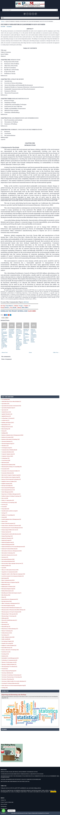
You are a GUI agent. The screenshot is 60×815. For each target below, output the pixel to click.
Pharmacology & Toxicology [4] (9, 616)
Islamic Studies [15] (6, 565)
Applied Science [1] (6, 416)
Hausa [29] (4, 517)
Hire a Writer (4, 804)
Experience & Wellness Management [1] (11, 494)
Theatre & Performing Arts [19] (9, 662)
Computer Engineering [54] (8, 454)
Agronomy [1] (5, 409)
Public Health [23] (6, 639)
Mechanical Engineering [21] (8, 588)
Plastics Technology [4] (7, 630)
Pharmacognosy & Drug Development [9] (11, 611)
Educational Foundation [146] (8, 464)
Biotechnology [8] (6, 428)
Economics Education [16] (8, 473)
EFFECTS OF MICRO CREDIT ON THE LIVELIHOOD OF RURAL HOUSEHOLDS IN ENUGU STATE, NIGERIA (34, 335)
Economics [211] (5, 468)
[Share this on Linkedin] (10, 315)
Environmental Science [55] (8, 489)
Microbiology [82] (6, 595)
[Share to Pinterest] (7, 317)
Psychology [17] (5, 635)
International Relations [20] (8, 561)
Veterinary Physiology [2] (8, 679)
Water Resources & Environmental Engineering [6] (14, 685)
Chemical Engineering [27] (8, 443)
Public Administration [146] (8, 637)
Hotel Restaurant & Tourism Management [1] (12, 527)
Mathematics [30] (6, 584)
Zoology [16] (4, 687)
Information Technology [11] (8, 553)
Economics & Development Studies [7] (11, 470)
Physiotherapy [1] (6, 626)
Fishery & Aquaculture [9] (8, 500)
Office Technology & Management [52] (10, 603)
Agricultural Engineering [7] (8, 407)
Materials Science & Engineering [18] (10, 582)
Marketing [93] (5, 578)
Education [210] (5, 462)
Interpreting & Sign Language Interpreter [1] (12, 563)
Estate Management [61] (7, 491)
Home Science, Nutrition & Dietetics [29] (11, 525)
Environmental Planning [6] (8, 487)
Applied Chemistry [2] (7, 414)
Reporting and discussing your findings (14, 694)
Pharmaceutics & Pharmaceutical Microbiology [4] (13, 609)
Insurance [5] (5, 557)
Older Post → (56, 352)
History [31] (4, 521)
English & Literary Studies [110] (9, 481)
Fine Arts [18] (5, 498)
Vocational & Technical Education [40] (10, 683)
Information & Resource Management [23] (11, 550)
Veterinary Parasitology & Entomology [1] (11, 675)
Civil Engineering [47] (7, 447)
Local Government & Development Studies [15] (13, 576)
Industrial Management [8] (8, 544)
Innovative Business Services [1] (9, 555)
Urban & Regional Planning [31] (9, 670)
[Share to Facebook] (6, 317)
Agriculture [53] (5, 403)
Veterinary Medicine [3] (7, 672)
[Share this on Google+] (8, 315)
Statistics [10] (5, 656)
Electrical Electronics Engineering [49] (11, 477)
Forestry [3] (4, 504)
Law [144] (4, 567)
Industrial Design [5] (6, 540)
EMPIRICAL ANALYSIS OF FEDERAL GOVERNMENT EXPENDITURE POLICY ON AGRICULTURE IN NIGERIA (26, 336)
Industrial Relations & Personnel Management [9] (13, 546)
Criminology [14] (5, 458)
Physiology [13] (5, 624)
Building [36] (5, 433)
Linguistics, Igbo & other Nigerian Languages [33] (13, 574)
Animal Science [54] (6, 412)
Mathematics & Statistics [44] (8, 586)
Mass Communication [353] (8, 580)
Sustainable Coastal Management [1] (10, 658)
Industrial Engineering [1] (8, 542)
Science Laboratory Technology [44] (10, 649)
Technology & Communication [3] (9, 660)
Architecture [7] (5, 420)
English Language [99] (7, 483)
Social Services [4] (6, 651)
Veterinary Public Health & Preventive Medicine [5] (14, 681)
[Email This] (2, 317)
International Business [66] (8, 559)
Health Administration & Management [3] (11, 519)
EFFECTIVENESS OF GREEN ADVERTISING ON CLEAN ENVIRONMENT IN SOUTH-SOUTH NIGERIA (23, 24)
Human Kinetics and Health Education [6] (11, 534)
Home (2, 21)
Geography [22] (5, 508)
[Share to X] (5, 317)
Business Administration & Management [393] (12, 435)
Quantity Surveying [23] (7, 643)
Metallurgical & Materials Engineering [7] (11, 592)
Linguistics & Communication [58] (9, 571)
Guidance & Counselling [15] (8, 515)
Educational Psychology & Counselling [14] (11, 466)
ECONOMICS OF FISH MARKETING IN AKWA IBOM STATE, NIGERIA (11, 333)
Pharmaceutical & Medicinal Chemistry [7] (11, 607)
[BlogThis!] (3, 317)
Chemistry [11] (5, 445)
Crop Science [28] (6, 460)
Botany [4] (4, 430)
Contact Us (3, 800)
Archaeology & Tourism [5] (8, 418)
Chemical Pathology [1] (7, 441)
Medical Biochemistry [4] (7, 590)
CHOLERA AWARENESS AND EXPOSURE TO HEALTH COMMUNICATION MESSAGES (21, 779)
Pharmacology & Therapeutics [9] (9, 614)
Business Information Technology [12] (10, 439)
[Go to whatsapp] (3, 811)
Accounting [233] (6, 399)
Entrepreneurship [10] (7, 485)
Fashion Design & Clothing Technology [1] (11, 496)
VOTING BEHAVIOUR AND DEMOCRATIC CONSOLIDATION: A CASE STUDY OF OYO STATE (22, 773)
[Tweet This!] (6, 315)
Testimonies (4, 806)
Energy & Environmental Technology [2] (11, 479)
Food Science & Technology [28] (9, 502)
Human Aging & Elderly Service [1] (10, 529)
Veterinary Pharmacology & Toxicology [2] (12, 677)
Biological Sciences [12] (7, 426)
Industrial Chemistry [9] (7, 538)
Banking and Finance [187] (8, 422)
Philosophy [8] (5, 618)
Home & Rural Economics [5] (8, 523)
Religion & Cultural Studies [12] (9, 645)
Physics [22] (4, 622)
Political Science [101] (7, 632)
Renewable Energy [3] (7, 647)
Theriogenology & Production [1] (9, 666)
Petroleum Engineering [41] (8, 605)
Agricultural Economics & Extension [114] (11, 405)
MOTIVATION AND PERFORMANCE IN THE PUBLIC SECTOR (15, 781)
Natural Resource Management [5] (10, 599)
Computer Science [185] (7, 456)
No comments (9, 26)
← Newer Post (4, 352)
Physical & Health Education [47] (9, 620)
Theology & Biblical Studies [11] (9, 664)
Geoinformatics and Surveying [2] (9, 510)
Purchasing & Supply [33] (8, 641)
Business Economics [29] (7, 437)
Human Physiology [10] (7, 536)
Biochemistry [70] (6, 424)
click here (26, 302)
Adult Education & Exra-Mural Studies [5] (11, 401)
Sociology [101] (5, 654)
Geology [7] (4, 513)
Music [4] (4, 597)
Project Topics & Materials (7, 802)
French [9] (4, 506)
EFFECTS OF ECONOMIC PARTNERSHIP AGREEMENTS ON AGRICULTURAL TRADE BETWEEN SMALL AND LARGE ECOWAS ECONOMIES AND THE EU (4, 339)
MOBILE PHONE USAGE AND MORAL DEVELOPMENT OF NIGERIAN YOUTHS (19, 771)
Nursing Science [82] (6, 601)
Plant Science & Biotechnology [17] (10, 628)
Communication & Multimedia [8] (9, 449)
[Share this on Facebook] (5, 315)
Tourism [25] (5, 668)
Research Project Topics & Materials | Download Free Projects (34, 813)
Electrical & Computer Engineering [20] (11, 475)
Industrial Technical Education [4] (9, 548)
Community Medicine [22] (8, 452)
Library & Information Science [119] (10, 569)
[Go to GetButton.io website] (3, 813)
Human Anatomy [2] (6, 531)
